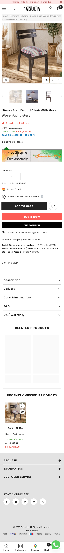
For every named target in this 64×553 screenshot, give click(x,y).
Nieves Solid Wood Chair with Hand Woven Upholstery (15, 434)
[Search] (13, 8)
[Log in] (50, 8)
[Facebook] (6, 501)
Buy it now (32, 217)
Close (61, 2)
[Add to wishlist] (53, 206)
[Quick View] (22, 411)
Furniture (14, 16)
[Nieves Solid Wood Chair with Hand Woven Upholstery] (15, 413)
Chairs (24, 16)
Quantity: (7, 170)
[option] (32, 53)
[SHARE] (59, 206)
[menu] (4, 8)
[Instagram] (15, 501)
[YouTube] (34, 501)
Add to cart (24, 206)
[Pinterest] (25, 501)
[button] (53, 80)
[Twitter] (43, 501)
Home (5, 16)
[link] (18, 372)
